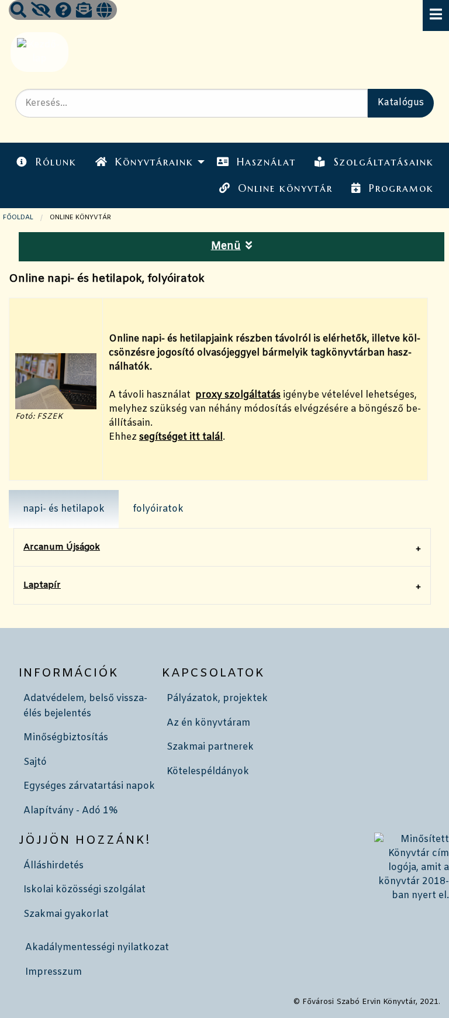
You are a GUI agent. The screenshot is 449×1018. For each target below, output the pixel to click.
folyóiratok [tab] (158, 509)
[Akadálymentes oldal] (41, 11)
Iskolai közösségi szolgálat (84, 890)
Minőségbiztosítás (65, 737)
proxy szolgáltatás (238, 395)
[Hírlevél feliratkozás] (84, 11)
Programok (401, 188)
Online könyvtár (285, 188)
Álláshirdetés (53, 866)
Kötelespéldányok (208, 771)
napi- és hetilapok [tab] (64, 509)
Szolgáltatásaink (384, 162)
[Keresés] (18, 11)
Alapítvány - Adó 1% (70, 811)
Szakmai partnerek (210, 747)
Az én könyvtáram (208, 723)
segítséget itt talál (181, 437)
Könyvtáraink (154, 162)
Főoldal (18, 217)
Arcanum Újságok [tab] (61, 547)
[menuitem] (46, 162)
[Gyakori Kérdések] (63, 11)
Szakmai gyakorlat (66, 914)
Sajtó (35, 762)
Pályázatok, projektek (217, 698)
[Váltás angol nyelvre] (104, 11)
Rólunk (56, 162)
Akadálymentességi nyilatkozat (97, 947)
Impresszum (53, 972)
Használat (266, 162)
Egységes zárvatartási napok (89, 786)
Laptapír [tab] (42, 585)
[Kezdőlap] (38, 52)
